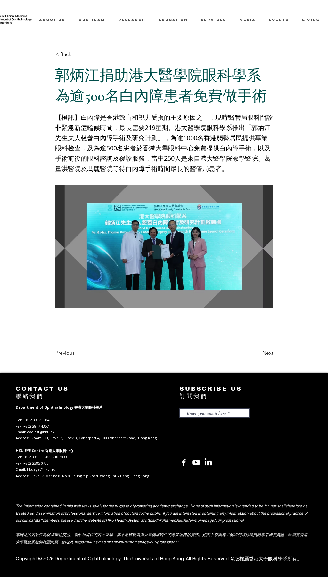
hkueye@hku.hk (41, 469)
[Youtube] (196, 462)
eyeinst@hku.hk (40, 431)
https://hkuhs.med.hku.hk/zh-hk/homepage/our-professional (126, 542)
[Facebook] (183, 462)
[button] (76, 54)
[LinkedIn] (208, 462)
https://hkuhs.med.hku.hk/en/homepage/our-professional (194, 520)
